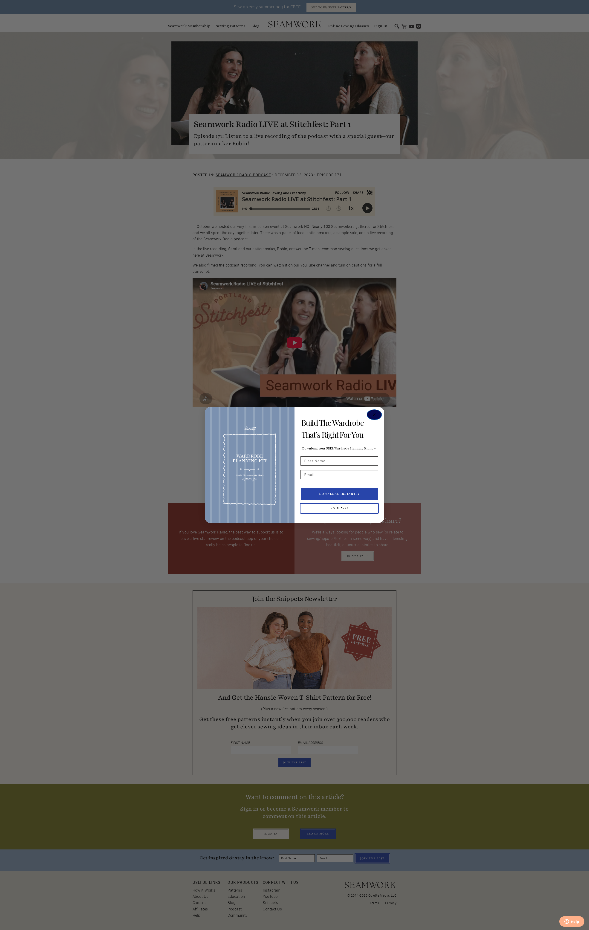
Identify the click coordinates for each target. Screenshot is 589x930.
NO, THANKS (339, 508)
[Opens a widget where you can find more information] (571, 922)
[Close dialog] (374, 414)
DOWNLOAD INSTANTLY (339, 494)
